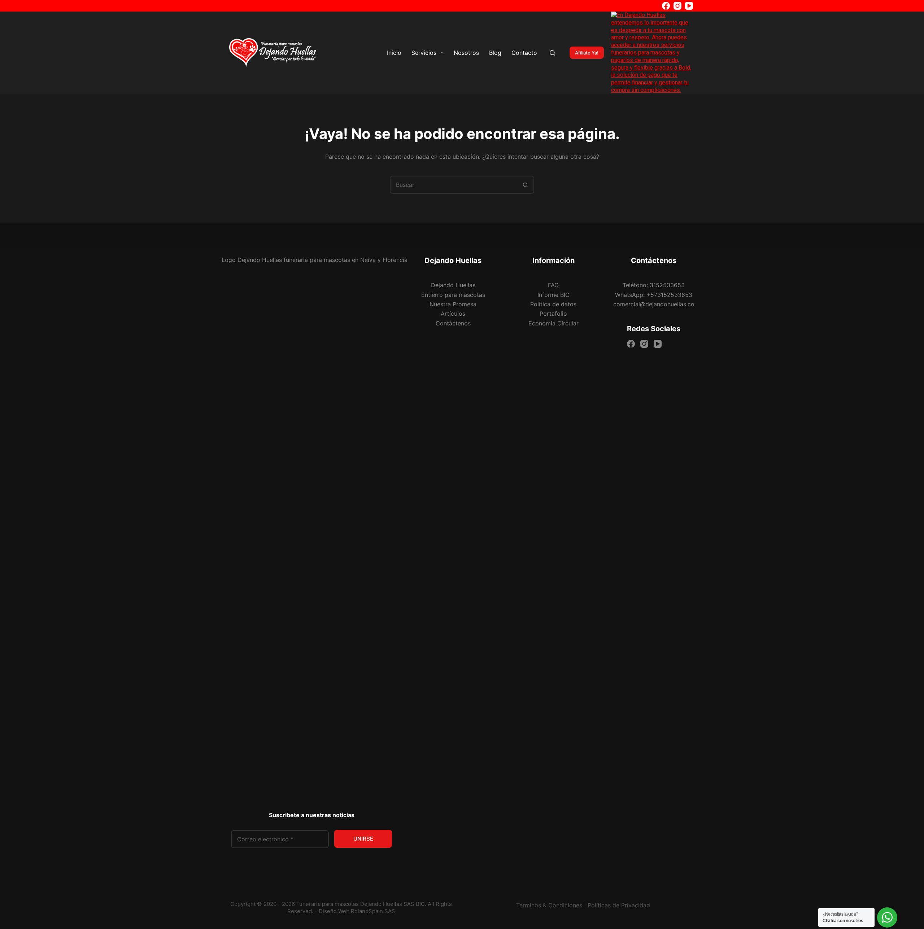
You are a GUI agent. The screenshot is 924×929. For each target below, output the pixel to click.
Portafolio (553, 313)
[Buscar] (552, 53)
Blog (495, 52)
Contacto (524, 52)
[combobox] (454, 185)
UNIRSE (363, 838)
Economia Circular (553, 323)
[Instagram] (677, 6)
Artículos (453, 313)
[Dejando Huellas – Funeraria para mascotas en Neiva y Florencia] (273, 52)
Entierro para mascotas (453, 294)
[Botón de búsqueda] (525, 184)
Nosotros (466, 52)
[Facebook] (666, 6)
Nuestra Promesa (453, 304)
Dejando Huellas (453, 285)
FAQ (553, 285)
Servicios (423, 52)
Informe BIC (553, 294)
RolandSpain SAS (373, 911)
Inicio (394, 52)
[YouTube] (689, 6)
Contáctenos (453, 323)
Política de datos (553, 304)
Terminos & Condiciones (549, 905)
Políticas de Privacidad (619, 905)
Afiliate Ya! (586, 53)
